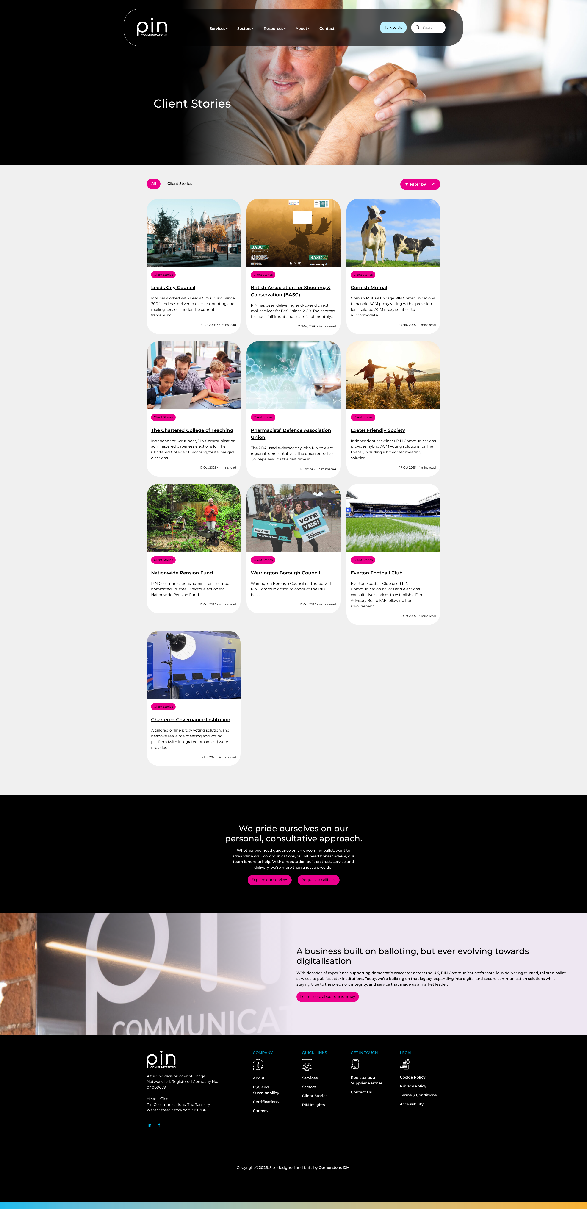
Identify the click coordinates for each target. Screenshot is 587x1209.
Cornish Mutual (369, 287)
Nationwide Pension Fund (182, 573)
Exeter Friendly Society (378, 430)
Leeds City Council (173, 287)
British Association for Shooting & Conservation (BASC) (290, 291)
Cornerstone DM (334, 1167)
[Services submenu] (227, 29)
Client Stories (163, 274)
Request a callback (318, 880)
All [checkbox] (153, 183)
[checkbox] (180, 184)
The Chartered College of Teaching (192, 430)
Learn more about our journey (327, 996)
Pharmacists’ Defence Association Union (291, 433)
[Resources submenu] (285, 29)
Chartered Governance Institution (190, 719)
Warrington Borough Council (285, 573)
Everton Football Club (377, 573)
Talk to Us (393, 27)
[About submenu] (309, 29)
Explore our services (269, 880)
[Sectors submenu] (253, 29)
